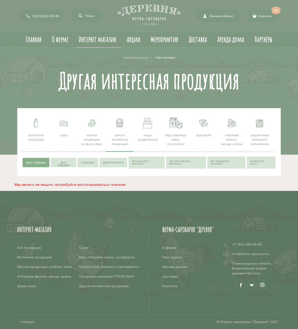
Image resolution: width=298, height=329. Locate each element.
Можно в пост (257, 162)
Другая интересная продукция (120, 140)
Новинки (88, 162)
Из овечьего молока (220, 162)
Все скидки (64, 164)
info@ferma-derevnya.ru (250, 254)
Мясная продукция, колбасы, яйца (91, 140)
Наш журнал (172, 257)
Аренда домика (174, 267)
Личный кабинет (221, 16)
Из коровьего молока (179, 162)
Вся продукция (29, 248)
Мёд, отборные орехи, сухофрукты (175, 140)
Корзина (268, 13)
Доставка (170, 276)
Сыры (64, 135)
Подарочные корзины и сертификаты (260, 140)
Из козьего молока (140, 162)
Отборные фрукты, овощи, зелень (231, 140)
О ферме (169, 248)
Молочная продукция (36, 137)
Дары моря (203, 135)
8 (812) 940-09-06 (46, 16)
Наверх (28, 322)
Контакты (170, 286)
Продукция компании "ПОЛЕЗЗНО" (107, 276)
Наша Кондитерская (148, 137)
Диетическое (113, 162)
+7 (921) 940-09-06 (246, 244)
